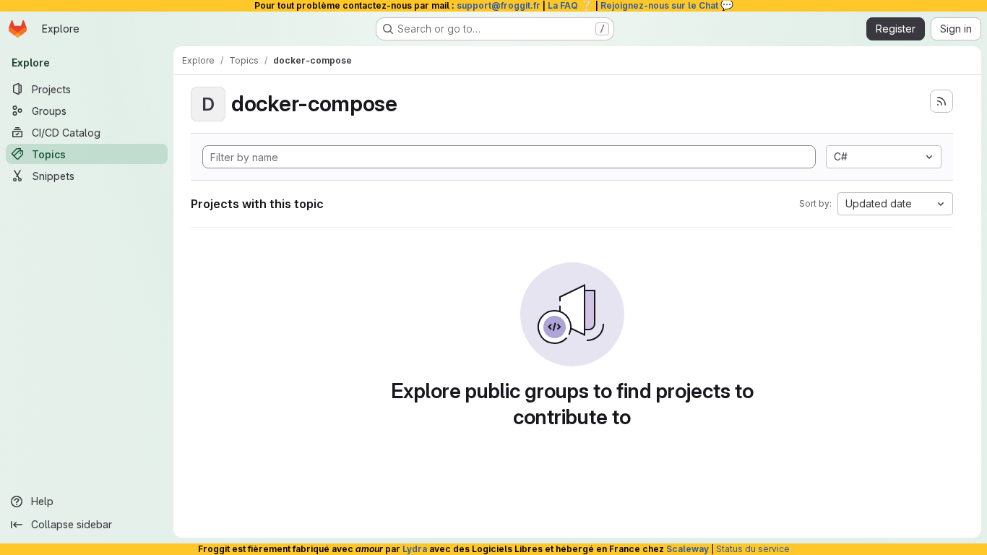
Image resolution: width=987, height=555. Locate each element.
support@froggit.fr (498, 5)
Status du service (753, 548)
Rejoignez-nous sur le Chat (666, 5)
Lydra (414, 548)
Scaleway (687, 548)
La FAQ (570, 5)
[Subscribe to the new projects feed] (941, 101)
